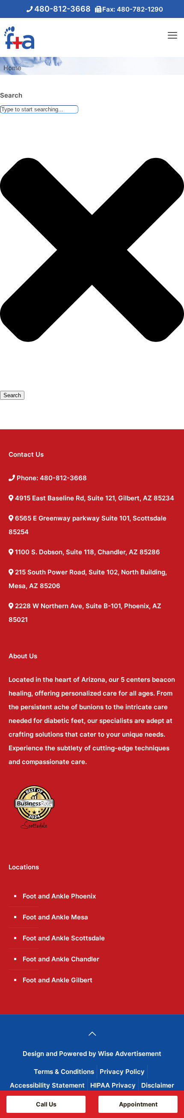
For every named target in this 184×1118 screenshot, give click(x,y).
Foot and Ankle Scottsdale (64, 938)
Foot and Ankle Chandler (61, 959)
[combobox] (39, 109)
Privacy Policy (122, 1071)
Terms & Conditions (64, 1071)
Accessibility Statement (47, 1085)
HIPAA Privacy (113, 1085)
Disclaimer (157, 1085)
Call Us (46, 1104)
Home (12, 68)
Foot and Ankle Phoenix (59, 896)
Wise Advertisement (129, 1054)
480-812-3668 (62, 8)
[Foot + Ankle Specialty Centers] (17, 37)
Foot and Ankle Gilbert (57, 980)
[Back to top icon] (92, 1034)
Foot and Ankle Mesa (55, 917)
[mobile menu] (172, 35)
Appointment (138, 1104)
